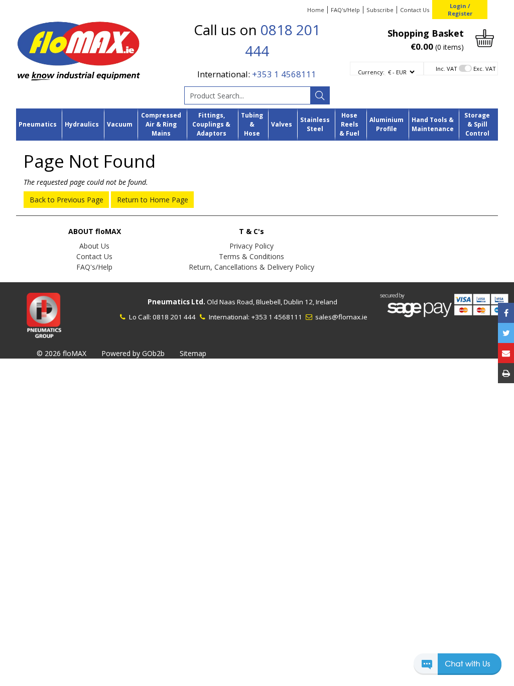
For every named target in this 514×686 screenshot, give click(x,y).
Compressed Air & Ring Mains (161, 124)
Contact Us (414, 10)
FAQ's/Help (345, 10)
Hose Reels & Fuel (349, 124)
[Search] (319, 95)
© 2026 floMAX (61, 353)
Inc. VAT (446, 68)
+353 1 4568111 (284, 74)
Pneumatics (38, 124)
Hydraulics (82, 124)
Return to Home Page (152, 199)
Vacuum (120, 124)
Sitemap (193, 353)
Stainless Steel (315, 124)
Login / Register (460, 9)
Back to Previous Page (66, 199)
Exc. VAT (484, 68)
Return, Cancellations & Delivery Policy (251, 267)
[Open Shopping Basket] (484, 37)
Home (315, 10)
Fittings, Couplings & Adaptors (211, 124)
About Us (94, 246)
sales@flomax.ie (340, 316)
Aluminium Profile (386, 124)
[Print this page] (506, 373)
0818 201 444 (174, 316)
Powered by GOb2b (133, 353)
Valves (281, 124)
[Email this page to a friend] (506, 353)
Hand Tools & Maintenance (433, 124)
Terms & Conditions (251, 256)
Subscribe (380, 10)
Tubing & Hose (252, 124)
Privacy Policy (251, 246)
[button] (457, 668)
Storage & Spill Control (477, 124)
